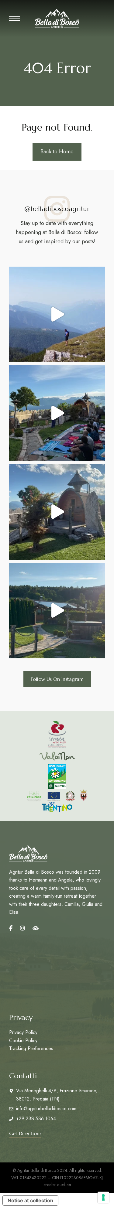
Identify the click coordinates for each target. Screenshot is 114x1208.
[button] (57, 679)
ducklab (64, 1185)
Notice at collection (30, 1200)
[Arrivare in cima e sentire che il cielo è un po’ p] (57, 314)
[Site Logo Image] (57, 18)
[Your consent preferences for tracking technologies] (103, 1197)
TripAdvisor (36, 928)
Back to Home (57, 151)
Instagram (22, 928)
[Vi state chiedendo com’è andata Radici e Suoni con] (57, 413)
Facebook (10, 928)
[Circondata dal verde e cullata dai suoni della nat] (57, 512)
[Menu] (14, 18)
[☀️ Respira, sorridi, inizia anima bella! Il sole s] (57, 610)
